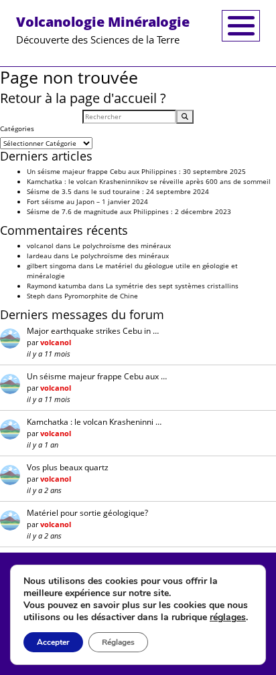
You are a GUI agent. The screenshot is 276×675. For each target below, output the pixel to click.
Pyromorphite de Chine (101, 295)
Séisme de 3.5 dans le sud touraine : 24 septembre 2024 (118, 191)
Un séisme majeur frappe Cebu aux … (97, 376)
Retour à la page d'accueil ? (83, 98)
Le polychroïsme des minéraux (122, 245)
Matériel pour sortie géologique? (87, 512)
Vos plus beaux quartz (68, 467)
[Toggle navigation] (241, 25)
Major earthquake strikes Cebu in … (93, 330)
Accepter (53, 642)
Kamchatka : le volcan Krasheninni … (94, 421)
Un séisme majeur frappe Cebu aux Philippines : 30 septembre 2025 (136, 171)
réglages (228, 617)
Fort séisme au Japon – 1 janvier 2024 (87, 201)
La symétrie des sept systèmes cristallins (172, 285)
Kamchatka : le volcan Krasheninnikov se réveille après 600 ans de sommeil (149, 181)
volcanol (40, 245)
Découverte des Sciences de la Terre (103, 29)
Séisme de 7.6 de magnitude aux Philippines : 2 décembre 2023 (129, 211)
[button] (185, 117)
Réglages (118, 642)
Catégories (17, 128)
